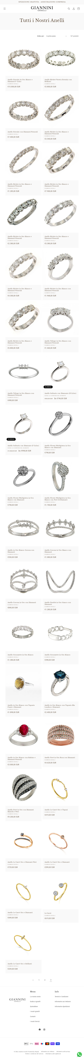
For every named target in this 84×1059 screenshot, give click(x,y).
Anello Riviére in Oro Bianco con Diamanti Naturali (58, 289)
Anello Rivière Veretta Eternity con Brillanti (58, 80)
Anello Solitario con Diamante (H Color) (60, 393)
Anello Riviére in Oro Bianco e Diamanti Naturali (57, 133)
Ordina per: (40, 36)
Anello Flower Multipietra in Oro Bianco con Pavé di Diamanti (58, 499)
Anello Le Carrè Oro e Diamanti (57, 862)
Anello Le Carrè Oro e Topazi (56, 810)
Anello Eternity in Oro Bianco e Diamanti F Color (20, 80)
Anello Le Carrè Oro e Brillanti (20, 964)
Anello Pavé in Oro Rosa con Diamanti (60, 758)
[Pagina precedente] (33, 980)
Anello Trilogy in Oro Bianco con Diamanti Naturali (58, 342)
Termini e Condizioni (61, 996)
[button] (4, 8)
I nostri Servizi (35, 1021)
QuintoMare (34, 1006)
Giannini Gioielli (23, 1051)
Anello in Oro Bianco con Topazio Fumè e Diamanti (21, 706)
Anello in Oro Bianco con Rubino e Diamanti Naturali (22, 758)
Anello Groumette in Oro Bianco (20, 655)
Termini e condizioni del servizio (34, 1053)
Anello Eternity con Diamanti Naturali (23, 132)
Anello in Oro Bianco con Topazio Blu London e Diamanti (60, 706)
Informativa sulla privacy (63, 1051)
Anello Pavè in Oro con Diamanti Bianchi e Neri (21, 811)
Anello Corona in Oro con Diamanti (22, 602)
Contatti (32, 1016)
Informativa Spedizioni (62, 1006)
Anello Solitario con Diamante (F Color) (23, 446)
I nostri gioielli (35, 1011)
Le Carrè (48, 913)
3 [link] (50, 980)
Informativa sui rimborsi (63, 1001)
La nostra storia (35, 996)
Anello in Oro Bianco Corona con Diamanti (21, 551)
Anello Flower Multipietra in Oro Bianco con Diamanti (58, 446)
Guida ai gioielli (35, 1001)
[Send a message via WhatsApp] (79, 1054)
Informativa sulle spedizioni (53, 1053)
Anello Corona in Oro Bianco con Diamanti (58, 551)
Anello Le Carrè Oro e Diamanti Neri (22, 862)
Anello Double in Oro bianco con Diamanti (58, 603)
